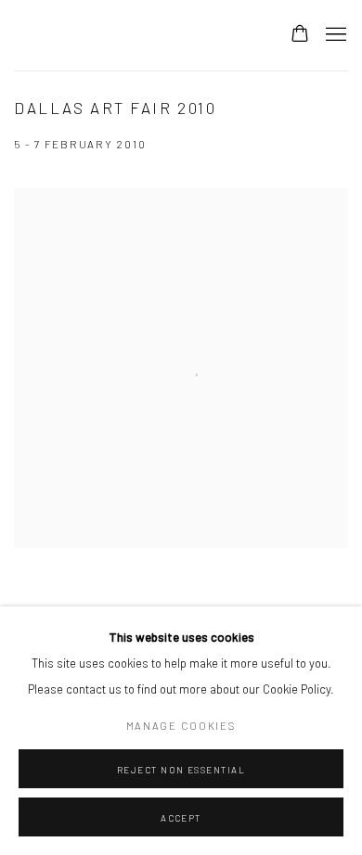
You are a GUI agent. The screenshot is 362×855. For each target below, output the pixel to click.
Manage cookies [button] (181, 726)
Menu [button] (334, 35)
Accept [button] (181, 817)
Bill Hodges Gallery (133, 35)
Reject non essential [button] (181, 769)
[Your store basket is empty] (300, 35)
